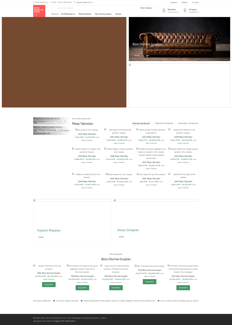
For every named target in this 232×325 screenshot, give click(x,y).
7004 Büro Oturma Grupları (82, 276)
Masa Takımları (46, 131)
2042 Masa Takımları (151, 178)
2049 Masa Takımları (183, 137)
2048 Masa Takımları (119, 156)
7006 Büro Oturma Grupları (116, 276)
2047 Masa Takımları (151, 162)
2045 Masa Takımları (183, 156)
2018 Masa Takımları (87, 156)
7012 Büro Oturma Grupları (183, 276)
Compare (161, 157)
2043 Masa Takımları (119, 178)
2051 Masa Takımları (119, 137)
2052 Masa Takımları (87, 134)
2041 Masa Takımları (183, 181)
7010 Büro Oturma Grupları (149, 270)
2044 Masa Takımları (87, 181)
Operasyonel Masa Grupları (48, 124)
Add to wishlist (129, 132)
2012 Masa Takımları (151, 137)
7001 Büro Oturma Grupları (49, 273)
